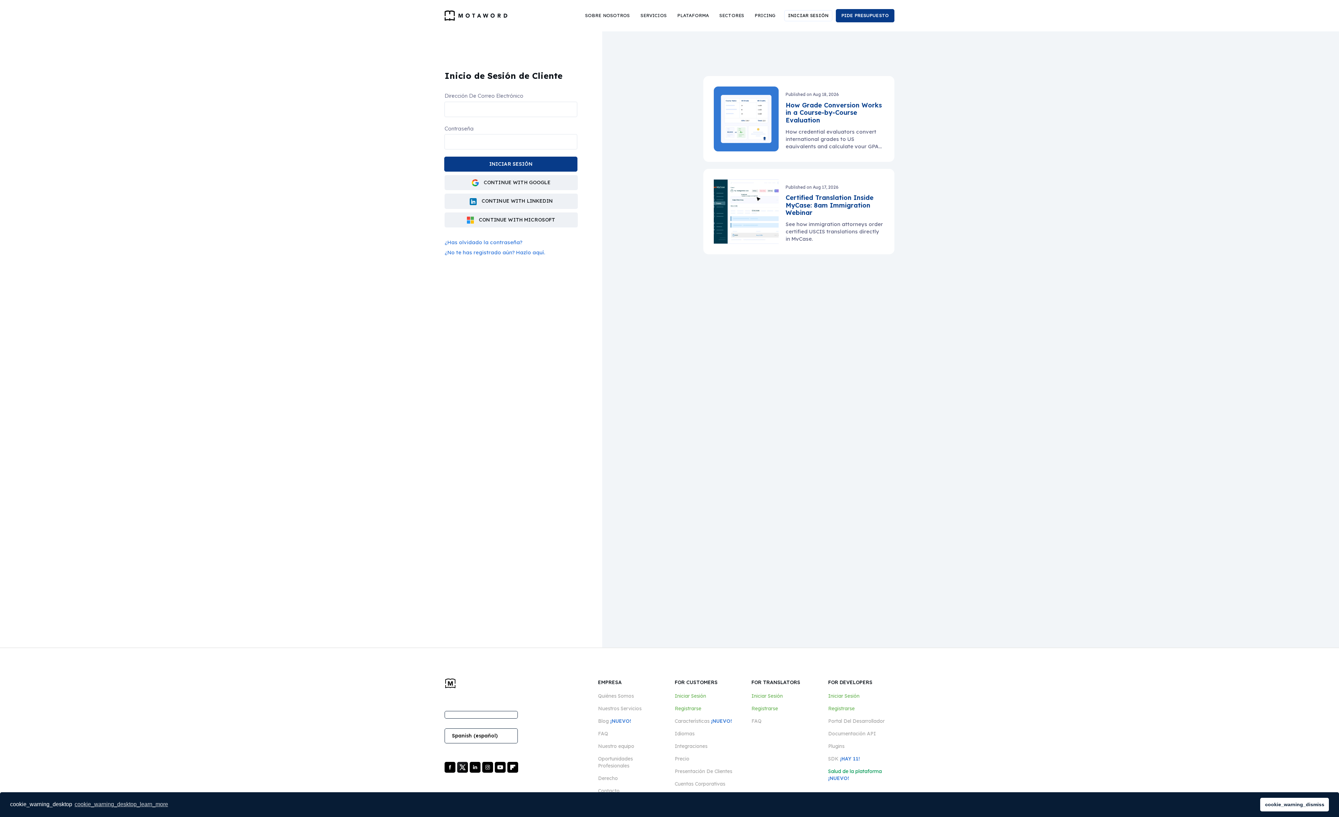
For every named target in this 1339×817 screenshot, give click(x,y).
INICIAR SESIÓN (808, 15)
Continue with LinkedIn (516, 201)
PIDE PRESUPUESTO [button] (865, 15)
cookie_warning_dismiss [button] (1294, 804)
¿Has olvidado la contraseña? (483, 242)
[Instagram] (488, 767)
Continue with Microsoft (516, 220)
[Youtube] (501, 767)
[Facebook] (451, 767)
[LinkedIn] (476, 767)
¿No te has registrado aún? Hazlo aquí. (495, 252)
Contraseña (459, 128)
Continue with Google (516, 182)
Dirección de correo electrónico (484, 95)
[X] (463, 767)
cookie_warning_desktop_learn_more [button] (121, 804)
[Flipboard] (512, 767)
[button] (608, 16)
